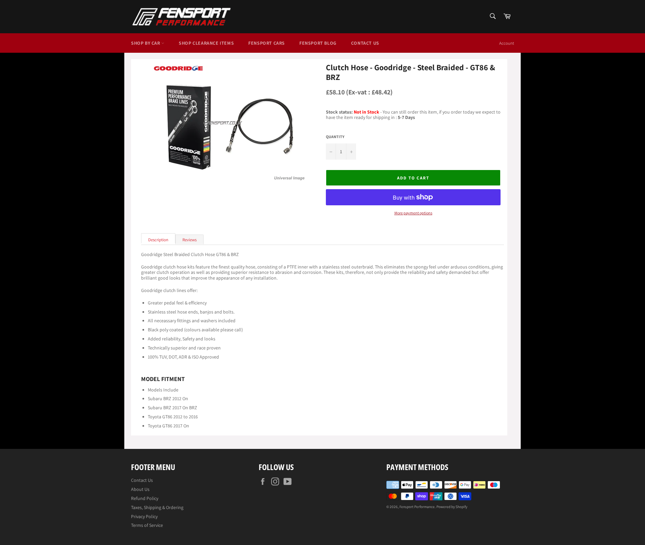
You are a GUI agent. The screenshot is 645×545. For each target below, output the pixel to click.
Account (506, 43)
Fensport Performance (417, 506)
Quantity (335, 136)
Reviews (189, 240)
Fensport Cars (266, 43)
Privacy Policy (144, 516)
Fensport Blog (318, 43)
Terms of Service (147, 525)
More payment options (413, 213)
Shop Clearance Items (206, 43)
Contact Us (365, 43)
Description (158, 240)
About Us (140, 489)
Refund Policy (144, 498)
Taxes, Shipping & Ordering (157, 507)
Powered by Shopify (451, 506)
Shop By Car (146, 43)
